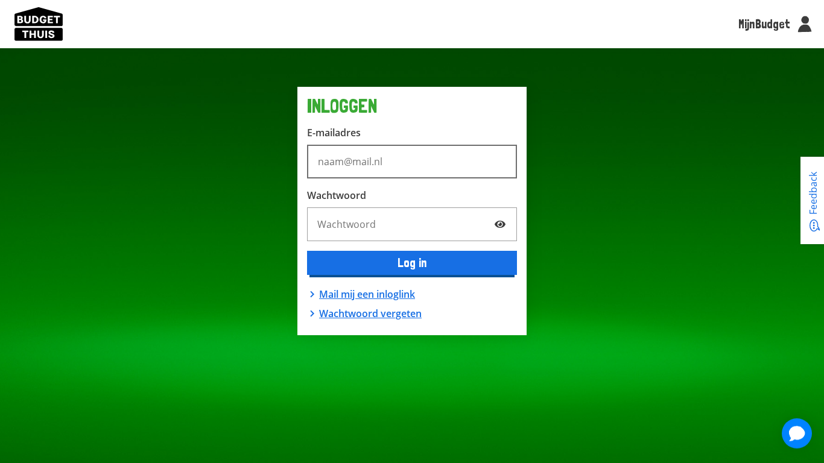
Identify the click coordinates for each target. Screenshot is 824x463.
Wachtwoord (336, 195)
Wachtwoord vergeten (370, 313)
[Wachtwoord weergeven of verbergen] (500, 224)
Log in (412, 262)
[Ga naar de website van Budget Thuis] (38, 24)
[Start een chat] (797, 433)
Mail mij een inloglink (367, 294)
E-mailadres (334, 132)
